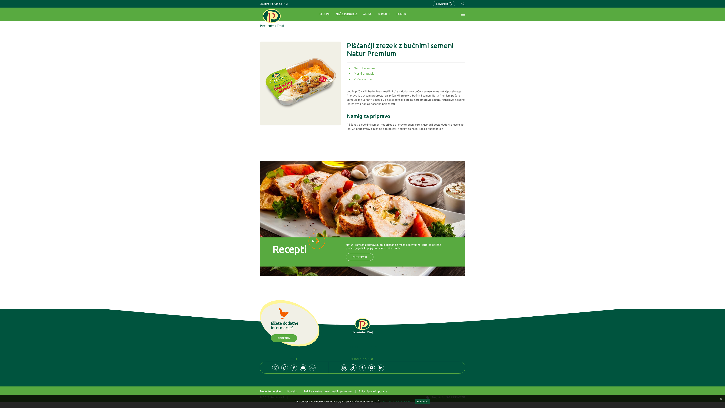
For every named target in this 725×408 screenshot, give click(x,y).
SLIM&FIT (384, 13)
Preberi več (359, 257)
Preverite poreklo (270, 391)
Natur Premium (364, 68)
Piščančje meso (364, 79)
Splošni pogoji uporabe (373, 391)
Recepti (324, 13)
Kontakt (292, 391)
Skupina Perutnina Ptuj (274, 3)
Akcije (367, 13)
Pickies (401, 13)
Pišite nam (284, 338)
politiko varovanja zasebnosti (395, 401)
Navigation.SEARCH (463, 4)
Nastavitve (422, 401)
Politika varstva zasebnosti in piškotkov (327, 391)
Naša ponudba (346, 13)
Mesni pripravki (364, 73)
